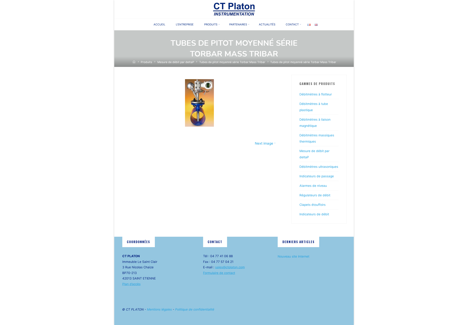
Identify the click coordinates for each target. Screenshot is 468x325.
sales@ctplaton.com (230, 267)
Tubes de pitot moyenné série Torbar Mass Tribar (232, 62)
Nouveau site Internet (293, 256)
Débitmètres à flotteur (315, 94)
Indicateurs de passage (316, 176)
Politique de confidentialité (194, 309)
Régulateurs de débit (314, 195)
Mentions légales (159, 309)
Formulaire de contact (219, 273)
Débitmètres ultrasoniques (318, 167)
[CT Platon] (234, 9)
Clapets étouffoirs (312, 205)
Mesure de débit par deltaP (175, 62)
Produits (146, 62)
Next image (264, 143)
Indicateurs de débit (314, 214)
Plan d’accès (131, 284)
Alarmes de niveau (313, 186)
